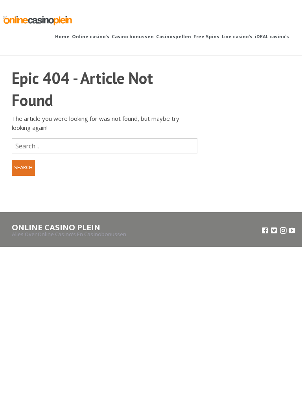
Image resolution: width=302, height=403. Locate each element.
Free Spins (206, 36)
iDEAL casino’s (272, 36)
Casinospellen (173, 36)
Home (62, 36)
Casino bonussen (133, 36)
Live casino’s (237, 36)
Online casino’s (90, 36)
